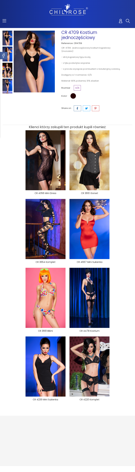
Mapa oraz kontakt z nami (65, 458)
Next (7, 94)
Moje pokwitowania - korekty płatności (89, 442)
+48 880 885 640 (15, 446)
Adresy (84, 450)
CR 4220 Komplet (89, 399)
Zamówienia (87, 433)
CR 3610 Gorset (89, 193)
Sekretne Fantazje (41, 448)
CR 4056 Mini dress (45, 193)
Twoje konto (89, 422)
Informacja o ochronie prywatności (65, 435)
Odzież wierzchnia (42, 430)
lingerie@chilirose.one (19, 451)
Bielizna (40, 442)
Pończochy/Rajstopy (45, 437)
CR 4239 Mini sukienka (45, 399)
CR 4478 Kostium (90, 331)
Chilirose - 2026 (11, 469)
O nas (61, 443)
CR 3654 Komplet (45, 262)
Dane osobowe (88, 428)
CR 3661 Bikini (45, 331)
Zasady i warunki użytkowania (67, 450)
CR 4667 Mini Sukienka (89, 262)
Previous (7, 28)
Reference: (67, 43)
